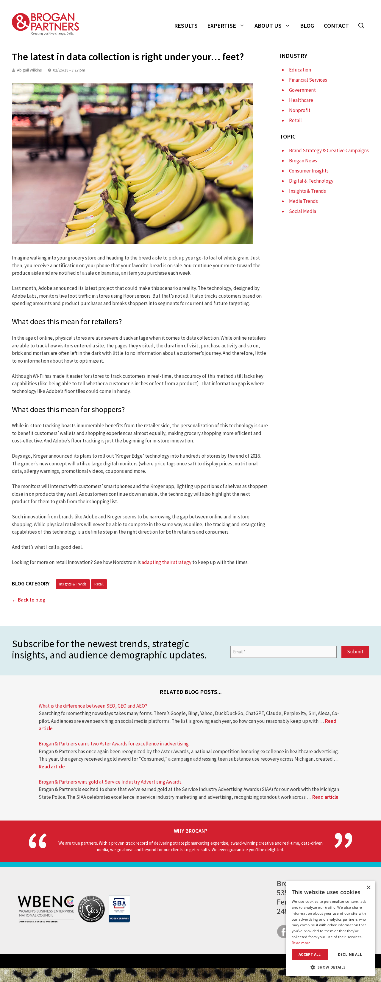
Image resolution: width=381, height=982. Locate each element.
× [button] (368, 887)
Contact (336, 25)
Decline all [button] (350, 954)
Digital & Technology (311, 181)
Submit (355, 651)
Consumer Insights (309, 170)
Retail (99, 584)
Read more (301, 942)
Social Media (302, 211)
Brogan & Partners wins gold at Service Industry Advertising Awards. (110, 782)
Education (300, 69)
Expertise (221, 25)
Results (186, 25)
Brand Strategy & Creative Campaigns (329, 150)
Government (302, 90)
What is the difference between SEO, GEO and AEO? (93, 706)
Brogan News (303, 160)
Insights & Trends (72, 584)
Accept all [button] (310, 954)
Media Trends (303, 201)
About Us (268, 25)
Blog (307, 25)
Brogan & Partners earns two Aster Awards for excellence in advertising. (114, 743)
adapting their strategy (166, 562)
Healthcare (301, 100)
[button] (361, 26)
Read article (52, 766)
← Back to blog (29, 599)
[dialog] (330, 928)
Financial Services (308, 80)
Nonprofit (299, 110)
